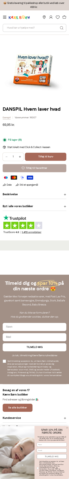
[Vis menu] (5, 17)
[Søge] (62, 28)
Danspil (7, 117)
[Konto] (51, 17)
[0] (58, 17)
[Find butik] (44, 17)
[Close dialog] (67, 428)
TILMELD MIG (34, 347)
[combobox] (34, 28)
